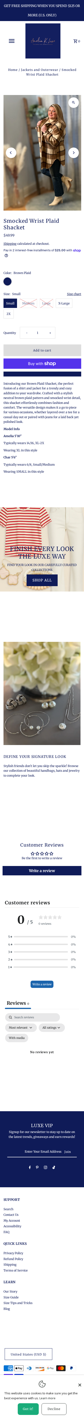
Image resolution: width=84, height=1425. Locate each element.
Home (13, 70)
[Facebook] (30, 1168)
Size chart (74, 294)
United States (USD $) (28, 1354)
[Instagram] (45, 1168)
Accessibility (12, 1226)
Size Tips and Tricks (18, 1303)
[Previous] (11, 152)
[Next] (73, 152)
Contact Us (11, 1215)
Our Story (10, 1291)
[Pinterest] (37, 1168)
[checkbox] (16, 1038)
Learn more (47, 1398)
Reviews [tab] (18, 1003)
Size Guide (11, 1297)
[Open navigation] (11, 41)
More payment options (42, 374)
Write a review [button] (42, 870)
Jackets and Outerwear (39, 70)
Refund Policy (13, 1259)
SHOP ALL (42, 580)
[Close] (79, 1382)
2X (8, 314)
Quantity (10, 333)
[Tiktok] (53, 1168)
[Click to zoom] (73, 102)
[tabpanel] (42, 1058)
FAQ (6, 1232)
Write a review (42, 984)
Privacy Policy (13, 1253)
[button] (42, 936)
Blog (7, 1309)
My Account (12, 1220)
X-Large (64, 303)
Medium (28, 303)
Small (10, 303)
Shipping (10, 243)
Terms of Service (16, 1270)
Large (46, 303)
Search (8, 1209)
